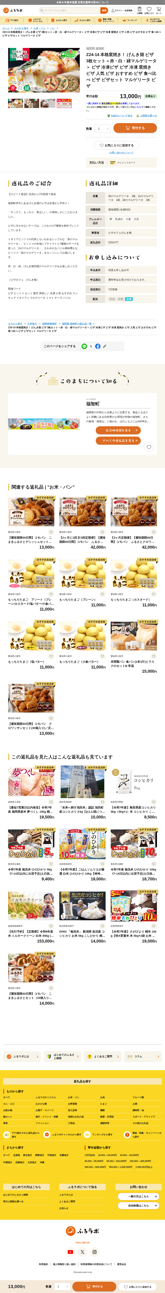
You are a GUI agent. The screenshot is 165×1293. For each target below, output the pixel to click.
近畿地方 (64, 1155)
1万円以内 (90, 1155)
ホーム (6, 28)
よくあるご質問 (67, 1201)
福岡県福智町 (49, 323)
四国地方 (19, 1162)
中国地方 (7, 1162)
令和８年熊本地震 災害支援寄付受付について (82, 2)
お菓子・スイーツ (45, 1110)
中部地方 (51, 1155)
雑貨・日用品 (107, 1116)
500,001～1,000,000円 (120, 1167)
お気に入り (149, 13)
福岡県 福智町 (95, 48)
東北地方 (27, 1155)
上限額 (139, 13)
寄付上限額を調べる (13, 1201)
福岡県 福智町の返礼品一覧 (77, 323)
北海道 (16, 1155)
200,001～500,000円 (95, 1167)
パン (52, 28)
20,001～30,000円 (129, 1155)
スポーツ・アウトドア (144, 1116)
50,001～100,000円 (116, 1161)
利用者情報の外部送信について (96, 1264)
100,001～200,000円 (140, 1161)
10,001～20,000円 (107, 1155)
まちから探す (15, 323)
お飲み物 (7, 1110)
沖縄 (42, 1162)
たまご (103, 1103)
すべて (6, 1097)
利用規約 (43, 1264)
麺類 (102, 1110)
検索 (104, 10)
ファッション (42, 1123)
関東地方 (39, 1155)
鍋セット (7, 1116)
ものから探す (21, 28)
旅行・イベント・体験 (47, 1116)
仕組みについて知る (122, 115)
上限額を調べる (148, 115)
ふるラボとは (66, 1194)
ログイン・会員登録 (123, 10)
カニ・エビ (9, 1103)
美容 (5, 1123)
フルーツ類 (138, 1097)
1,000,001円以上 (144, 1167)
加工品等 (72, 1110)
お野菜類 (72, 1103)
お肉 (102, 1097)
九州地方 (32, 323)
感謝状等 (104, 1123)
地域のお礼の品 (76, 1116)
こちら (138, 107)
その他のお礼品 (140, 1123)
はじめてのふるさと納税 (15, 1194)
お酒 (135, 1103)
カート (159, 13)
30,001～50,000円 (94, 1161)
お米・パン (40, 28)
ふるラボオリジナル (46, 1097)
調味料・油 (138, 1110)
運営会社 (121, 1264)
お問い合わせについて (121, 152)
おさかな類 (41, 1103)
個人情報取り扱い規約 (64, 1264)
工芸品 (71, 1123)
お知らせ (63, 1208)
